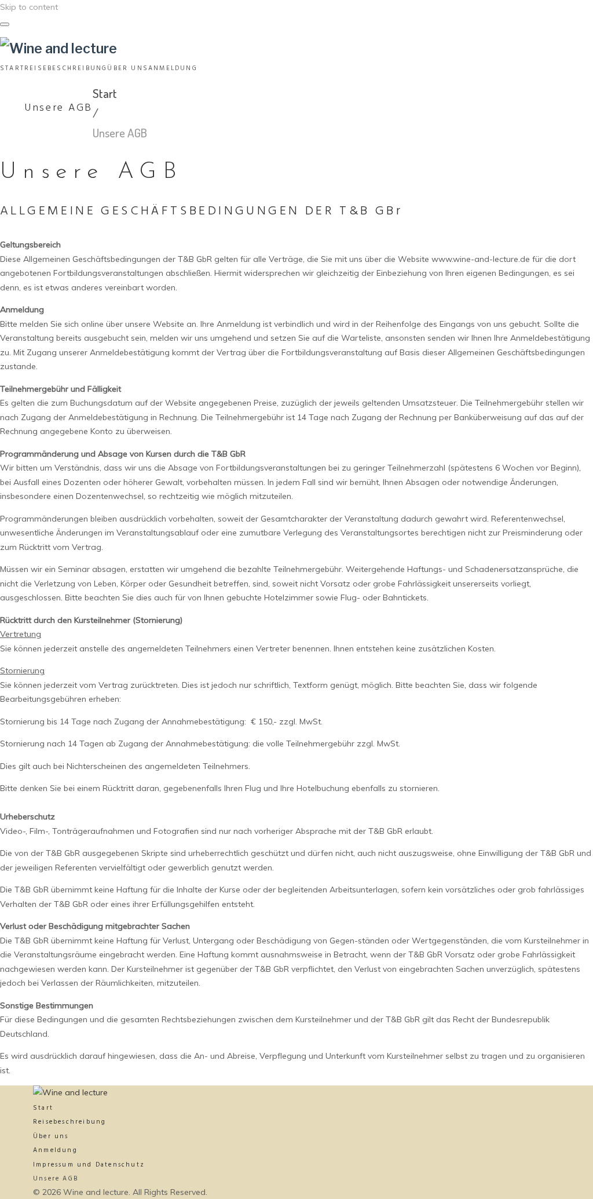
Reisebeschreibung (69, 1122)
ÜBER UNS (127, 68)
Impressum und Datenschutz (89, 1165)
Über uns (51, 1136)
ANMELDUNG (172, 68)
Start (105, 93)
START (12, 68)
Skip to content (29, 7)
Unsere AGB (55, 1179)
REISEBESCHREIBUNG (65, 68)
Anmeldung (55, 1150)
